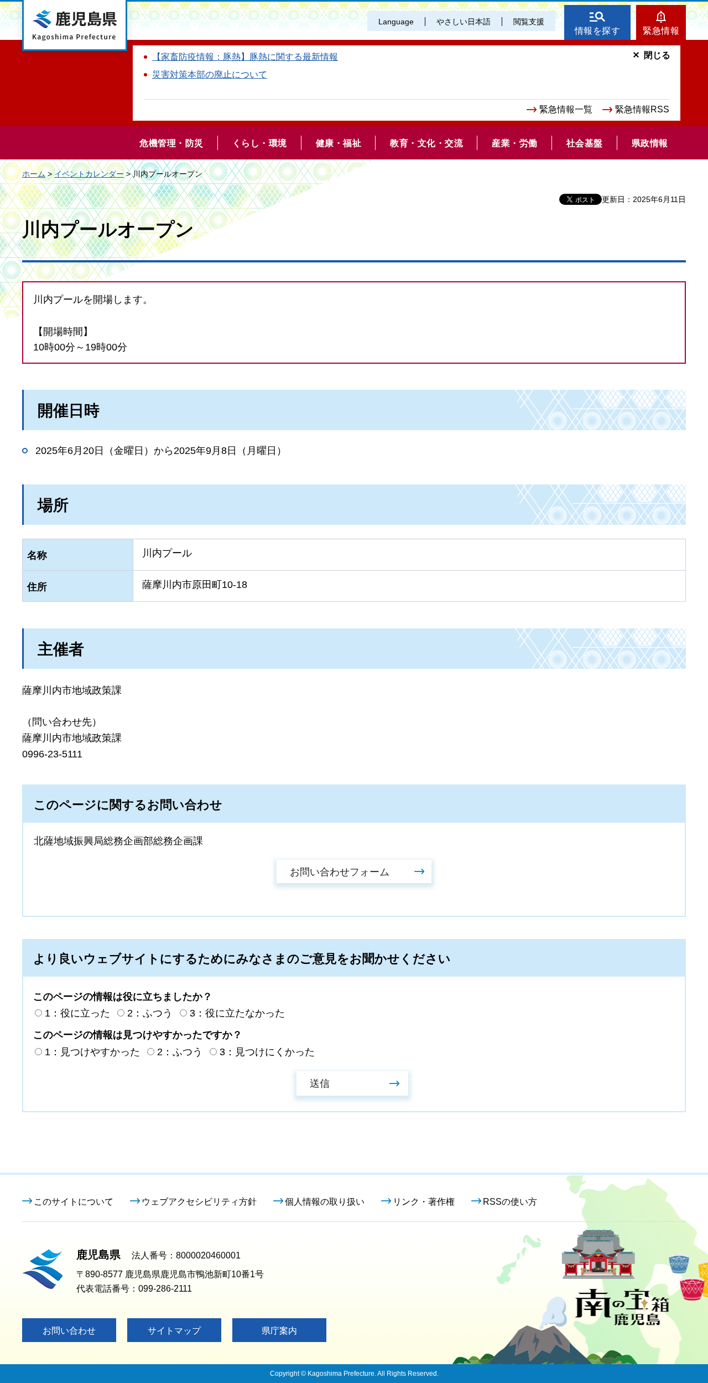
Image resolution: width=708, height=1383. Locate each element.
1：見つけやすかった (92, 1051)
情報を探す (598, 30)
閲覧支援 (528, 21)
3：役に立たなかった (237, 1013)
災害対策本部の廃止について (209, 74)
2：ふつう (150, 1013)
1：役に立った (77, 1013)
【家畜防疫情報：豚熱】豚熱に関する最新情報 (245, 56)
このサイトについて (73, 1201)
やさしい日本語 (463, 21)
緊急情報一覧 (565, 109)
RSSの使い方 (510, 1201)
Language (396, 21)
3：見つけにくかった (267, 1051)
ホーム (33, 173)
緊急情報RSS (642, 109)
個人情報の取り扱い (325, 1201)
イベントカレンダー (89, 173)
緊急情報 (661, 30)
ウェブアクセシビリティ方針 (199, 1201)
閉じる (657, 55)
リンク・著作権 (424, 1201)
